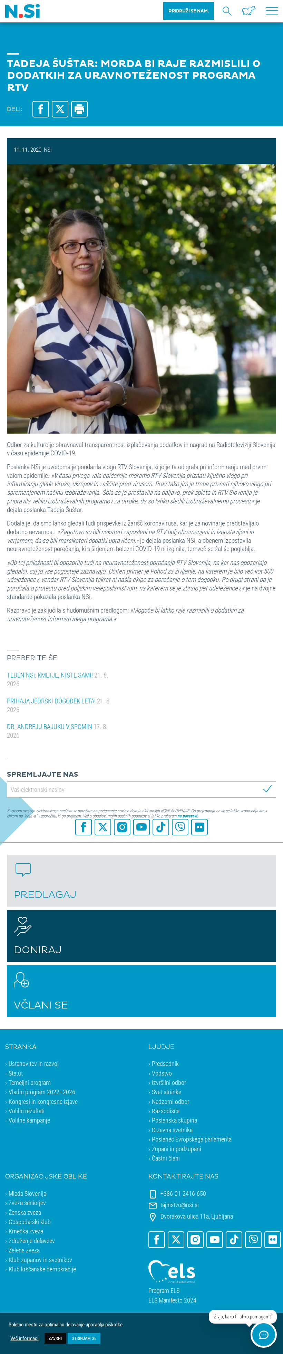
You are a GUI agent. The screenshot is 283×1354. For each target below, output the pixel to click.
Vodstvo (162, 1073)
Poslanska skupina (174, 1120)
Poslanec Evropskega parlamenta (192, 1139)
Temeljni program (30, 1082)
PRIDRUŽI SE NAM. (188, 11)
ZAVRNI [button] (55, 1338)
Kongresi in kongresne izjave (43, 1101)
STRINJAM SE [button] (84, 1338)
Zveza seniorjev (27, 1203)
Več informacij (24, 1338)
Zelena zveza (24, 1250)
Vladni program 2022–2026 (42, 1092)
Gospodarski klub (30, 1222)
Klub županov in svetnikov (40, 1260)
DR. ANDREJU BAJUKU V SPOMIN (57, 730)
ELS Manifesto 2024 (172, 1300)
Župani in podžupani (176, 1149)
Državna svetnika (172, 1130)
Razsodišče (165, 1111)
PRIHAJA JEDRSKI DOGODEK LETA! (59, 705)
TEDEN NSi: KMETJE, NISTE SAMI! (57, 679)
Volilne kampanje (29, 1120)
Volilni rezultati (27, 1111)
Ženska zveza (25, 1212)
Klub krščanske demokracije (42, 1269)
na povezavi (187, 815)
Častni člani (166, 1158)
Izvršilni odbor (169, 1082)
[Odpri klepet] (264, 1335)
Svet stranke (166, 1092)
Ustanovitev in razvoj (34, 1063)
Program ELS (163, 1291)
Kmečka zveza (26, 1231)
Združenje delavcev (32, 1241)
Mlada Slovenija (27, 1193)
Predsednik (165, 1063)
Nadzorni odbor (170, 1101)
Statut (16, 1073)
